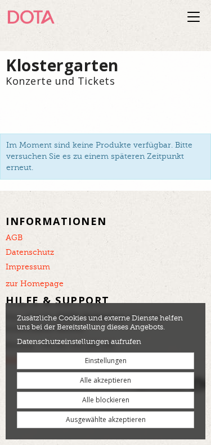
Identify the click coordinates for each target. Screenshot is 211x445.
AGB (14, 238)
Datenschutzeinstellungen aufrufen (79, 342)
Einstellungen (106, 360)
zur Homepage (35, 284)
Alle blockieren (105, 400)
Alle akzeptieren (105, 380)
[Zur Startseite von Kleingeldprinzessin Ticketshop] (62, 16)
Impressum (28, 267)
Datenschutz (30, 252)
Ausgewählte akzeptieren (106, 419)
